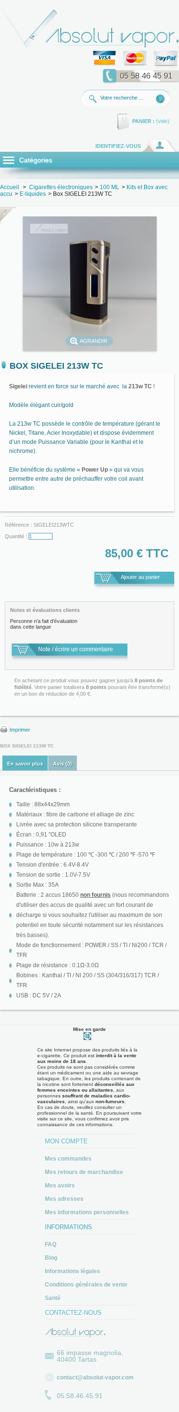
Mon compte (66, 1141)
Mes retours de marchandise (84, 1172)
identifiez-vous (118, 146)
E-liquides (33, 194)
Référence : (19, 525)
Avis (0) (62, 764)
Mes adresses (64, 1199)
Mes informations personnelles (87, 1212)
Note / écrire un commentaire (75, 649)
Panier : (143, 121)
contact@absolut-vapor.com (95, 1377)
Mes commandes (68, 1158)
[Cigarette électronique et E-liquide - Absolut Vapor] (89, 49)
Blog (51, 1257)
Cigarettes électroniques (61, 187)
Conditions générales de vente (86, 1284)
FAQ (50, 1244)
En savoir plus (25, 764)
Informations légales (72, 1271)
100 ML (109, 187)
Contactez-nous (73, 1312)
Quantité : (16, 536)
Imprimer (20, 730)
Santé (53, 1298)
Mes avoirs (60, 1185)
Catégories (34, 160)
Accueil (9, 187)
